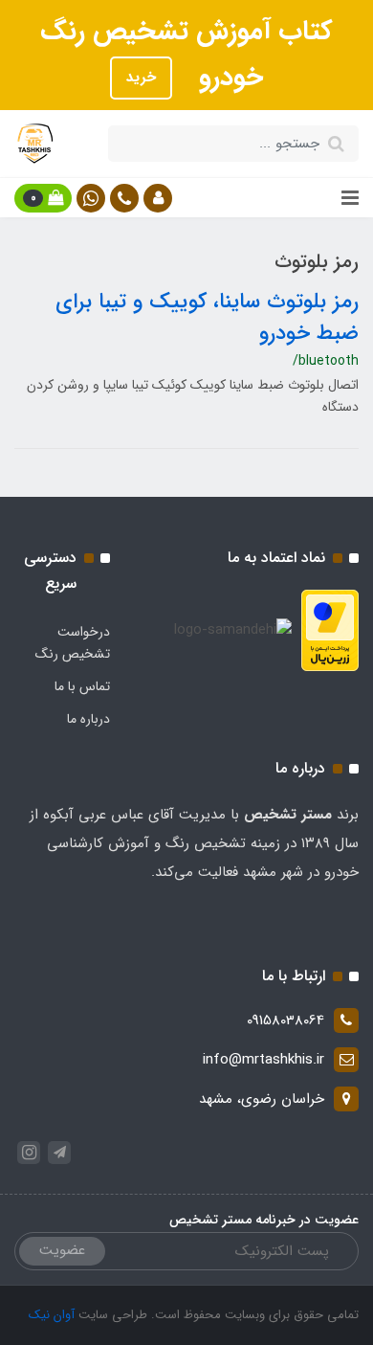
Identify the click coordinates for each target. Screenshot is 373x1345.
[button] (157, 198)
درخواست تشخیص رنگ (72, 643)
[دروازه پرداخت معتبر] (330, 629)
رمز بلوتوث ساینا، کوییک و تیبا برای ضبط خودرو (207, 317)
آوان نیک (52, 1315)
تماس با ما (82, 686)
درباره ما (88, 718)
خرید (141, 77)
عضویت (62, 1250)
